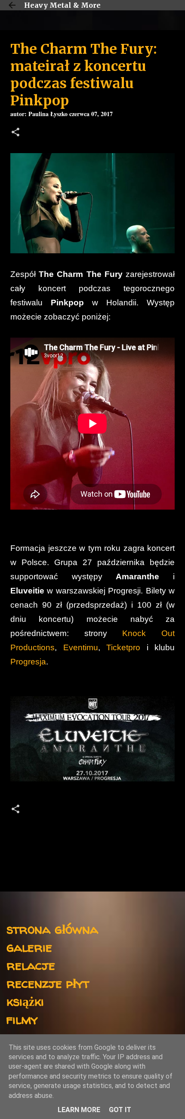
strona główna (52, 929)
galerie (29, 947)
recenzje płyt (47, 983)
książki (25, 1001)
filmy (22, 1019)
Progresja (28, 661)
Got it (120, 1110)
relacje (30, 965)
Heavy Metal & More (62, 5)
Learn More (79, 1110)
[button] (15, 133)
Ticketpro (126, 647)
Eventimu (80, 647)
